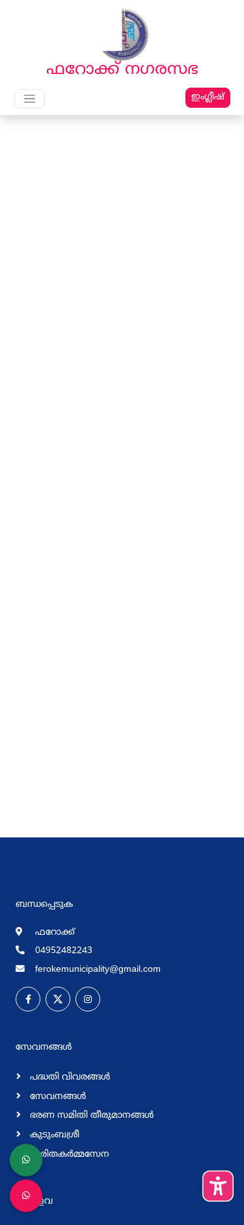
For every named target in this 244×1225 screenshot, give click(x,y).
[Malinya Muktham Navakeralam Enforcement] (26, 1196)
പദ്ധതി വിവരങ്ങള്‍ (68, 1077)
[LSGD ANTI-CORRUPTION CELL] (26, 1160)
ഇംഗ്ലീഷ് (207, 97)
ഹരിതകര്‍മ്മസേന (68, 1154)
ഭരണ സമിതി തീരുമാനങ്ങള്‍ (90, 1115)
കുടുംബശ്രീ (53, 1135)
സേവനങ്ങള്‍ (56, 1096)
